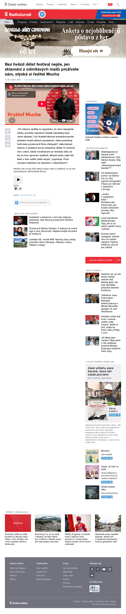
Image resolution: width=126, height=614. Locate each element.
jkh (34, 195)
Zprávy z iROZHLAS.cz (17, 512)
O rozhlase (84, 4)
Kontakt (66, 583)
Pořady (34, 22)
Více (112, 22)
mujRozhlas (62, 4)
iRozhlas (39, 4)
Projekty (101, 22)
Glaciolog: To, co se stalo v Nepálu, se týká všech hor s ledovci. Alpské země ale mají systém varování (48, 538)
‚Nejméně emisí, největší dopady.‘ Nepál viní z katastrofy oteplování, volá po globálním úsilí (106, 538)
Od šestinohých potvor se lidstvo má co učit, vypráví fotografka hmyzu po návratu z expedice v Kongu (111, 181)
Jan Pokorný (26, 195)
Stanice (74, 4)
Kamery (80, 22)
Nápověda (67, 572)
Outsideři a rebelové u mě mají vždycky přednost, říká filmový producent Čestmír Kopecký (51, 220)
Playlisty (60, 22)
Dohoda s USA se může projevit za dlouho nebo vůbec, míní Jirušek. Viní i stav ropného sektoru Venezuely (16, 539)
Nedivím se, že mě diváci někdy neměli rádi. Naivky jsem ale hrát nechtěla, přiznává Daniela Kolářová (111, 282)
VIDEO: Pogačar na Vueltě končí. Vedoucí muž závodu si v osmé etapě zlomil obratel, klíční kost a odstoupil (78, 539)
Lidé (70, 22)
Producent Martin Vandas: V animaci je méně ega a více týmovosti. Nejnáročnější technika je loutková (53, 231)
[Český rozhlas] (16, 4)
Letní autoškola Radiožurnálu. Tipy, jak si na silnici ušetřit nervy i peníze (111, 223)
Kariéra (66, 579)
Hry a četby (92, 108)
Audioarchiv (46, 22)
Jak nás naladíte (70, 568)
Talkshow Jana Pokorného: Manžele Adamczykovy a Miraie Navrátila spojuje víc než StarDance (109, 303)
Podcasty (40, 575)
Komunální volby (17, 572)
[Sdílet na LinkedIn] (8, 144)
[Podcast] (16, 189)
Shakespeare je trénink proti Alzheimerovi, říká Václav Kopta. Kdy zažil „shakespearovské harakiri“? (111, 159)
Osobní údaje (87, 601)
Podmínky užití (102, 601)
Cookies (76, 601)
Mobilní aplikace (43, 579)
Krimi (90, 113)
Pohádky (91, 117)
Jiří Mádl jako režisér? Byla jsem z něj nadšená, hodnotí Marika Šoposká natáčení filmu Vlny (111, 344)
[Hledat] (117, 4)
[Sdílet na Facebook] (8, 131)
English (113, 601)
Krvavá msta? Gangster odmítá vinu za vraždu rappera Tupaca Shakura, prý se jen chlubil (110, 240)
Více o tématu (93, 270)
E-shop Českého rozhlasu (100, 362)
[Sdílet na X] (8, 138)
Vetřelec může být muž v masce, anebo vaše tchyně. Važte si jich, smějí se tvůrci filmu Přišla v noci (110, 324)
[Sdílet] (20, 189)
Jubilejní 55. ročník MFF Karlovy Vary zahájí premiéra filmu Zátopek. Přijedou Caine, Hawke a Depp (52, 242)
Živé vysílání (92, 126)
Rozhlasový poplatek (72, 586)
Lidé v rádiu (68, 575)
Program (50, 4)
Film (7, 22)
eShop (13, 579)
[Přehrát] (18, 180)
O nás (90, 22)
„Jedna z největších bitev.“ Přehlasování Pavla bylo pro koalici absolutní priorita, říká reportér (109, 203)
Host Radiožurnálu (32, 80)
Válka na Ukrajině (17, 568)
